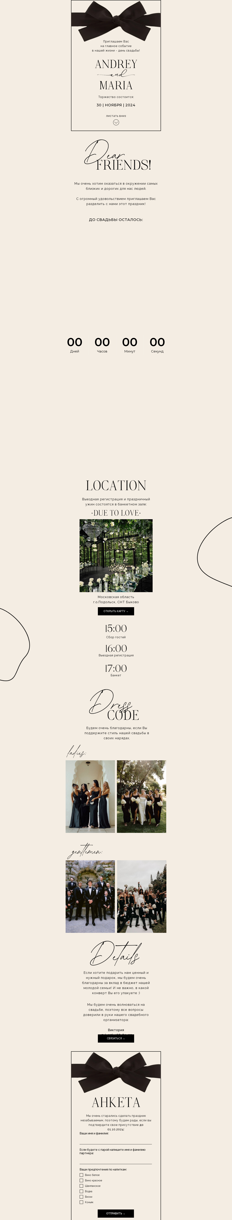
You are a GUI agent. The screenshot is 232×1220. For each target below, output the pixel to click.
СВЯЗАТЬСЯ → (116, 1038)
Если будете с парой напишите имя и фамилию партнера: (113, 1151)
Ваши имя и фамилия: (94, 1133)
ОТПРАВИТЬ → (115, 1213)
